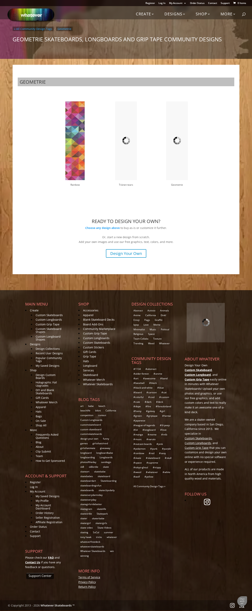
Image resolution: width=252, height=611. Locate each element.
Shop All (41, 425)
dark (148, 402)
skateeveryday (88, 499)
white (167, 472)
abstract (151, 369)
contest (102, 415)
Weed (151, 343)
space (138, 462)
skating (84, 532)
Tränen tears (126, 184)
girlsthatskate (87, 448)
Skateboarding (109, 480)
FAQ (51, 557)
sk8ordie (93, 466)
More (226, 14)
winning (84, 555)
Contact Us (32, 562)
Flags (147, 320)
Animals (164, 310)
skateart (84, 471)
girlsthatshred (100, 443)
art (81, 406)
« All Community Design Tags (33, 29)
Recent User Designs (49, 353)
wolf (137, 476)
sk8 (82, 466)
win (112, 551)
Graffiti (158, 320)
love (164, 429)
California (111, 410)
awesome (150, 378)
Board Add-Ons (93, 324)
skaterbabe (98, 518)
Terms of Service (89, 577)
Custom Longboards (49, 319)
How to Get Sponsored (50, 461)
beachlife (85, 410)
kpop (136, 324)
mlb (165, 434)
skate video (86, 527)
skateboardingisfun (90, 485)
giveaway (105, 448)
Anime (137, 315)
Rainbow (75, 184)
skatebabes (86, 476)
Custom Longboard (198, 374)
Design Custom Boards (46, 376)
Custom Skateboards (49, 315)
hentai (167, 416)
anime (158, 373)
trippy (158, 467)
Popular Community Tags (49, 359)
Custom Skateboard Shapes (48, 330)
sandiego (106, 462)
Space (151, 334)
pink (160, 444)
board (138, 392)
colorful (139, 397)
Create (143, 14)
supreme (153, 462)
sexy (163, 453)
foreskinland (164, 406)
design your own (89, 438)
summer (108, 532)
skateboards (87, 490)
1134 (138, 369)
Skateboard (90, 375)
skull (169, 458)
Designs (173, 14)
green (138, 416)
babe (91, 406)
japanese (140, 420)
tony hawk (85, 537)
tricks (99, 537)
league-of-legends (145, 425)
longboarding (87, 457)
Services (88, 370)
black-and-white (144, 387)
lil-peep (166, 425)
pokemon (140, 448)
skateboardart (88, 480)
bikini (98, 410)
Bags (39, 416)
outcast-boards (143, 444)
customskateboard (90, 424)
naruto (152, 439)
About (40, 447)
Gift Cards (42, 398)
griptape (153, 416)
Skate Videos (104, 527)
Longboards (106, 457)
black (154, 383)
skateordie (86, 513)
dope (138, 406)
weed (138, 472)
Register (150, 3)
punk (154, 448)
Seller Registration (48, 517)
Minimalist (139, 329)
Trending (138, 343)
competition (86, 415)
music (138, 439)
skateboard (104, 476)
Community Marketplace (99, 329)
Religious (138, 334)
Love (146, 324)
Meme (156, 324)
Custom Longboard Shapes (48, 338)
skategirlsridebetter (91, 504)
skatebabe (100, 471)
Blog (38, 442)
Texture (157, 338)
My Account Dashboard (43, 506)
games (84, 443)
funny (106, 438)
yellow (149, 476)
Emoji (136, 320)
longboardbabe (104, 453)
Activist (151, 310)
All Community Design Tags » (149, 486)
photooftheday (88, 462)
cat (165, 392)
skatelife (101, 509)
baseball (140, 383)
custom (165, 397)
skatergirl (85, 523)
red (152, 453)
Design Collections (48, 349)
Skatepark (102, 513)
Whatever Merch (46, 402)
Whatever (164, 343)
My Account (176, 3)
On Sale (41, 421)
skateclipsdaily (107, 490)
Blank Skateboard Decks (99, 319)
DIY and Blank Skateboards (45, 391)
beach (101, 406)
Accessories (90, 310)
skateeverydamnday (91, 495)
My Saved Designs (47, 366)
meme (153, 434)
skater (83, 518)
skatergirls (101, 523)
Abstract (138, 310)
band (165, 378)
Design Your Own (126, 253)
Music (153, 329)
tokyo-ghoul (141, 467)
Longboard (90, 366)
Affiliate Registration (49, 522)
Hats (39, 411)
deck (160, 402)
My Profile (42, 501)
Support (225, 3)
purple (167, 448)
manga (139, 434)
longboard (86, 453)
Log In (162, 3)
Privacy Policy (87, 581)
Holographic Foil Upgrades (46, 383)
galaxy (151, 411)
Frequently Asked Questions (47, 436)
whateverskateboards (92, 546)
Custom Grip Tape (47, 324)
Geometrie (177, 184)
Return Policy (87, 586)
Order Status (197, 3)
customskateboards (91, 434)
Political (165, 329)
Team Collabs (140, 338)
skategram (86, 509)
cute (137, 402)
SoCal (96, 532)
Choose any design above (102, 228)
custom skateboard (90, 429)
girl (163, 411)
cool (152, 397)
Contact (212, 3)
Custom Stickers (93, 347)
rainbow (139, 453)
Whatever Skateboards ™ (58, 605)
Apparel (41, 407)
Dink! (163, 315)
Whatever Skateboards (98, 384)
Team (39, 456)
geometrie (64, 29)
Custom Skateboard (198, 369)
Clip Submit (43, 451)
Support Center (40, 576)
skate (106, 466)
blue (161, 387)
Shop (201, 14)
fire (149, 406)
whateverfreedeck (90, 541)
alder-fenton (142, 373)
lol (136, 429)
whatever (112, 537)
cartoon (152, 392)
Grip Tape (89, 356)
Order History (45, 513)
